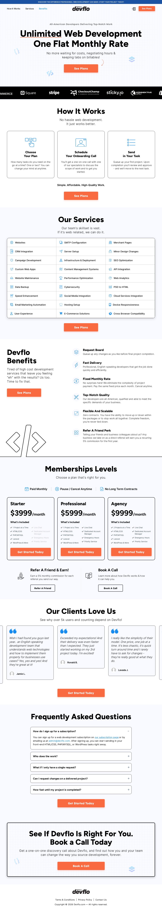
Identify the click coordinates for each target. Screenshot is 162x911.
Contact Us (101, 899)
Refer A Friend (42, 588)
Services (29, 8)
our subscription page (107, 737)
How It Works (13, 8)
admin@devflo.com (59, 740)
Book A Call (110, 588)
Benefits (43, 8)
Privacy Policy (85, 899)
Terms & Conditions (65, 899)
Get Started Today (31, 552)
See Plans (147, 8)
